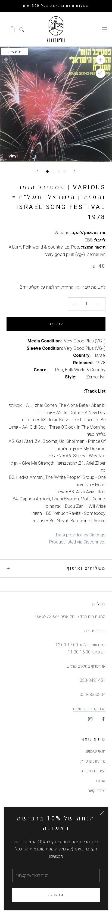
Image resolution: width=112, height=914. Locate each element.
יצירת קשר (96, 790)
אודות (100, 781)
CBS (89, 240)
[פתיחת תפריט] (104, 29)
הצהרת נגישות (93, 771)
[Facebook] (103, 719)
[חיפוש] (21, 29)
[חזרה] (37, 171)
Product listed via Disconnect (77, 542)
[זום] (100, 59)
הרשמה (56, 895)
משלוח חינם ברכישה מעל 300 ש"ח (56, 5)
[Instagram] (90, 719)
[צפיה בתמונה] (47, 171)
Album (15, 247)
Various (61, 232)
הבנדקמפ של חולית (89, 709)
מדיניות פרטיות (92, 761)
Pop (75, 247)
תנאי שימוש (95, 751)
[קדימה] (75, 171)
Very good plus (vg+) (65, 254)
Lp (67, 247)
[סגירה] (102, 813)
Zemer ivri (96, 254)
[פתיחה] (12, 29)
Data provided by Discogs (80, 535)
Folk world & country (43, 247)
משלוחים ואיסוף (86, 568)
